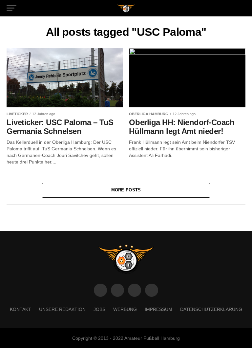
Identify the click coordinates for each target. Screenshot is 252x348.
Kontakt (20, 309)
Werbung (125, 309)
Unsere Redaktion (62, 309)
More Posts (126, 189)
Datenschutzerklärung (211, 309)
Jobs (99, 309)
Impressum (158, 309)
